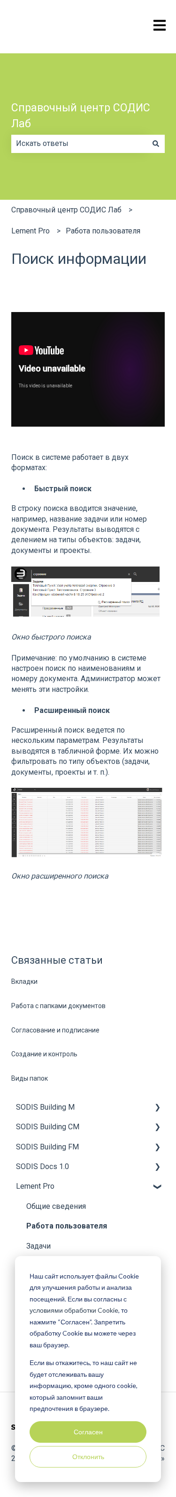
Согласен (88, 1432)
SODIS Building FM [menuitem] (47, 1146)
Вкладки (24, 981)
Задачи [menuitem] (38, 1246)
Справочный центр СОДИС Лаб (80, 116)
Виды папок (29, 1078)
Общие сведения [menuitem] (56, 1206)
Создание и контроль (44, 1054)
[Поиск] (156, 144)
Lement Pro (30, 230)
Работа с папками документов (58, 1006)
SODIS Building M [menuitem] (45, 1107)
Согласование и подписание (55, 1030)
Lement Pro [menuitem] (35, 1186)
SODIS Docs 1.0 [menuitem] (42, 1166)
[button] (157, 1108)
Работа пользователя (103, 230)
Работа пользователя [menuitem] (66, 1225)
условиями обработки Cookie (74, 1310)
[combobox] (79, 144)
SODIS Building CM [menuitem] (47, 1126)
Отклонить (88, 1457)
